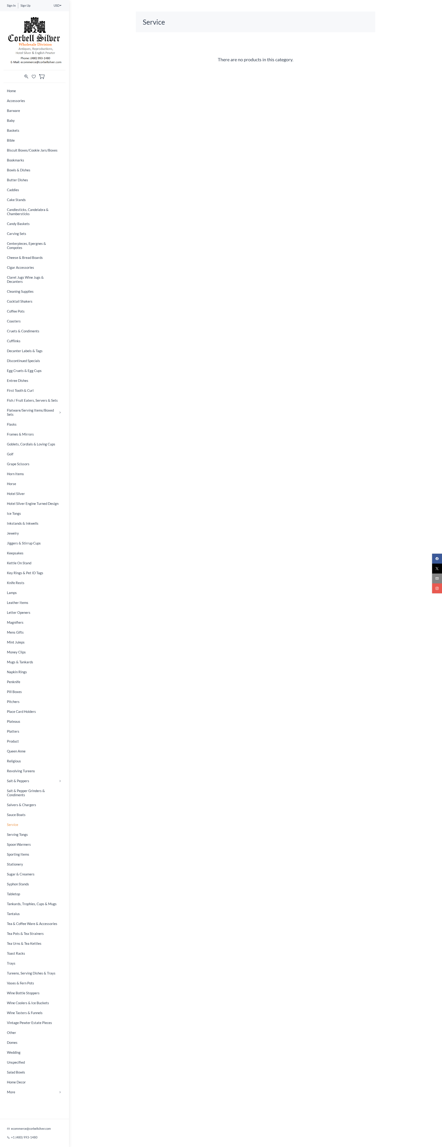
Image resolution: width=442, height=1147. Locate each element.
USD (57, 5)
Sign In (11, 5)
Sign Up (25, 5)
